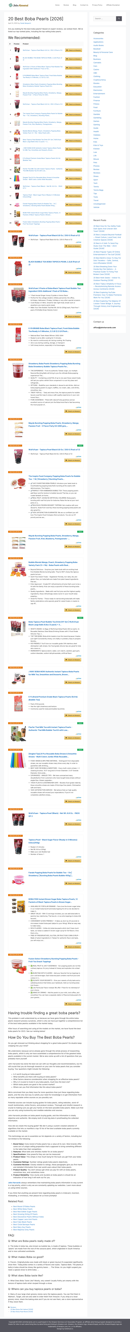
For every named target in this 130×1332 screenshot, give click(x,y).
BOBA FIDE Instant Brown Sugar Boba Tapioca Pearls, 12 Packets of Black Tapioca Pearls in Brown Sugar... (53, 900)
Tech (95, 183)
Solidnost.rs (68, 1329)
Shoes (96, 176)
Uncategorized (99, 204)
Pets (95, 162)
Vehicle (96, 207)
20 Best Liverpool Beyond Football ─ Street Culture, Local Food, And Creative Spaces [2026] (107, 237)
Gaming (96, 125)
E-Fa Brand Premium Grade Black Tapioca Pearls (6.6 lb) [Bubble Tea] (53, 698)
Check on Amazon (75, 50)
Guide (95, 128)
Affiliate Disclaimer (113, 5)
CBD (95, 73)
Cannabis (97, 63)
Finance (96, 100)
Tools (95, 197)
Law (95, 152)
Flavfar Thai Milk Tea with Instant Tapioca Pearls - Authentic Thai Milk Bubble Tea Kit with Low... (50, 728)
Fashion (96, 97)
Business (97, 59)
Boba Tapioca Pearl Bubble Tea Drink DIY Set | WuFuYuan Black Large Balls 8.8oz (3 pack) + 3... (54, 623)
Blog (74, 5)
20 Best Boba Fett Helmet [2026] (21, 1309)
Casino (96, 69)
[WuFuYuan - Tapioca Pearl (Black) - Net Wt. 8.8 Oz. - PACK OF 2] (17, 187)
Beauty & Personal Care (103, 52)
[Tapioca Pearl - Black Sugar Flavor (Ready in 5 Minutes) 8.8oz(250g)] (17, 196)
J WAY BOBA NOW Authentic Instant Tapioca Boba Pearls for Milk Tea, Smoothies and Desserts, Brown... (54, 673)
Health (96, 131)
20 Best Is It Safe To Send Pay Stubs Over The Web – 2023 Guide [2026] (105, 245)
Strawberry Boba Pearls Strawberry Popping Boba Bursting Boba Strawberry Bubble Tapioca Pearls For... (54, 365)
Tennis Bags (98, 190)
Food (95, 107)
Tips (95, 194)
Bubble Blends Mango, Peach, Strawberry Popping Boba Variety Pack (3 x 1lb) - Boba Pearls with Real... (53, 563)
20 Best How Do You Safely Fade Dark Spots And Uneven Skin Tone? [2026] (107, 228)
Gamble (96, 114)
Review (66, 5)
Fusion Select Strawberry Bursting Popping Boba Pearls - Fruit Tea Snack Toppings (54, 960)
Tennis (96, 187)
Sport (95, 180)
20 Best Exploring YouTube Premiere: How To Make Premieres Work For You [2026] (107, 295)
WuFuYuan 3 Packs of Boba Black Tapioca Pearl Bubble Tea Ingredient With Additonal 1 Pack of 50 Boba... (55, 289)
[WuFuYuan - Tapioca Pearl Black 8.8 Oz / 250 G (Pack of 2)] (17, 50)
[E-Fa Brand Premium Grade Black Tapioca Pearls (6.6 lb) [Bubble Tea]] (17, 159)
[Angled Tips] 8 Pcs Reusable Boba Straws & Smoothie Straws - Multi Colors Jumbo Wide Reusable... (53, 755)
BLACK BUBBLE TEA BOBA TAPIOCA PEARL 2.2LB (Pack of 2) (54, 263)
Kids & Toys (98, 145)
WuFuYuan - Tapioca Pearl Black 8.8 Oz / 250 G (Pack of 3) (42, 104)
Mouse (96, 159)
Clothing (96, 76)
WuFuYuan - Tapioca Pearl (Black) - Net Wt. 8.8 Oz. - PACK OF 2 (54, 814)
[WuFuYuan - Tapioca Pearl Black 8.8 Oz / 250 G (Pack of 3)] (17, 104)
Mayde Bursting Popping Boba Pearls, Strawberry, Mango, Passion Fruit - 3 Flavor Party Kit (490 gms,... (54, 424)
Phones (96, 166)
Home (57, 5)
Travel (95, 200)
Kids (95, 142)
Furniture (97, 111)
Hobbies (96, 135)
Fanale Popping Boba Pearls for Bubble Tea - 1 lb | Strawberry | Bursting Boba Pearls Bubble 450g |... (51, 874)
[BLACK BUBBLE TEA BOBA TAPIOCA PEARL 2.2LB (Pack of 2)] (17, 59)
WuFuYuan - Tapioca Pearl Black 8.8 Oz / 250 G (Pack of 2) (42, 50)
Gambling (97, 118)
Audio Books (98, 45)
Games (96, 121)
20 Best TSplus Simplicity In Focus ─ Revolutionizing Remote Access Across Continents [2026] (107, 286)
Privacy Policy (97, 5)
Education (97, 87)
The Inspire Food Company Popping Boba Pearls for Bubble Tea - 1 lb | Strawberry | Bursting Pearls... (54, 477)
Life (94, 156)
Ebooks (96, 83)
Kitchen (96, 149)
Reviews (13, 1307)
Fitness (96, 104)
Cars (95, 66)
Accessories (98, 38)
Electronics (97, 90)
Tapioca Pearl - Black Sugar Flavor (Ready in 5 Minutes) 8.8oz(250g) (53, 841)
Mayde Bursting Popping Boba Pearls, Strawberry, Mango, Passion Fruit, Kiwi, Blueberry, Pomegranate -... (54, 537)
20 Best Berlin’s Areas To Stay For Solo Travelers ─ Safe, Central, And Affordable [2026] (107, 260)
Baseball (96, 49)
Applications (98, 42)
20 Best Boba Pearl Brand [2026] (21, 1311)
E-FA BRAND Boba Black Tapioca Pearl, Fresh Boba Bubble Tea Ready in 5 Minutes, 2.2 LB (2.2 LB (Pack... (54, 329)
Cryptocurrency (99, 80)
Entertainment (99, 94)
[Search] (119, 18)
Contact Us (84, 5)
